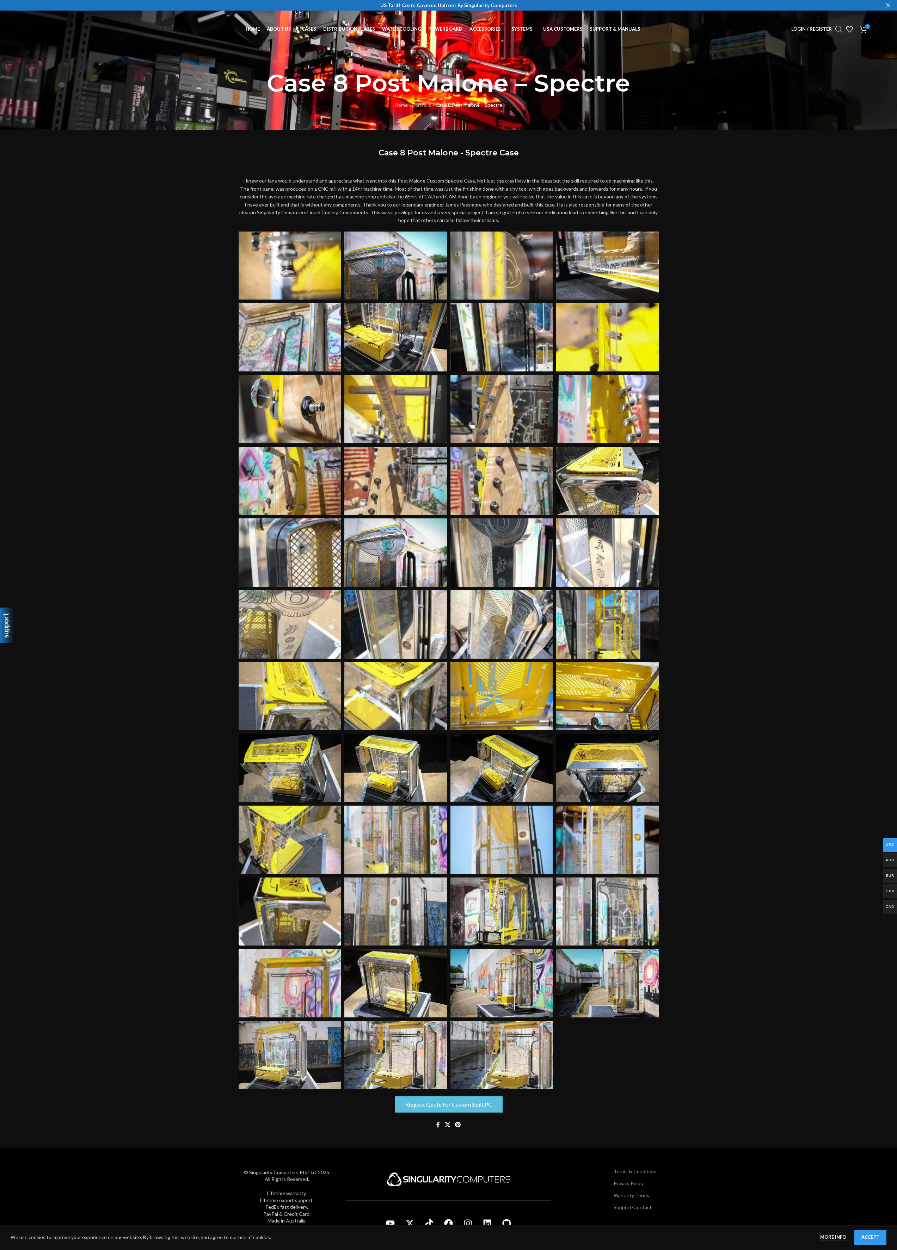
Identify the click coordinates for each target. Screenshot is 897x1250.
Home (401, 105)
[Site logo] (63, 28)
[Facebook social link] (438, 1125)
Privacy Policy (629, 1183)
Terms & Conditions (636, 1171)
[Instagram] (468, 1223)
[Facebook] (448, 1223)
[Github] (507, 1223)
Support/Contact (633, 1207)
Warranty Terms (631, 1195)
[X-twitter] (410, 1223)
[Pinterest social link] (458, 1125)
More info (833, 1237)
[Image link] (448, 1179)
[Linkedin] (487, 1223)
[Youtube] (390, 1223)
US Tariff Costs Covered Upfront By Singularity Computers (448, 5)
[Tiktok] (429, 1223)
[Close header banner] (888, 5)
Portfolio (421, 105)
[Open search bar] (838, 29)
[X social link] (447, 1125)
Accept (870, 1237)
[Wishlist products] (849, 29)
